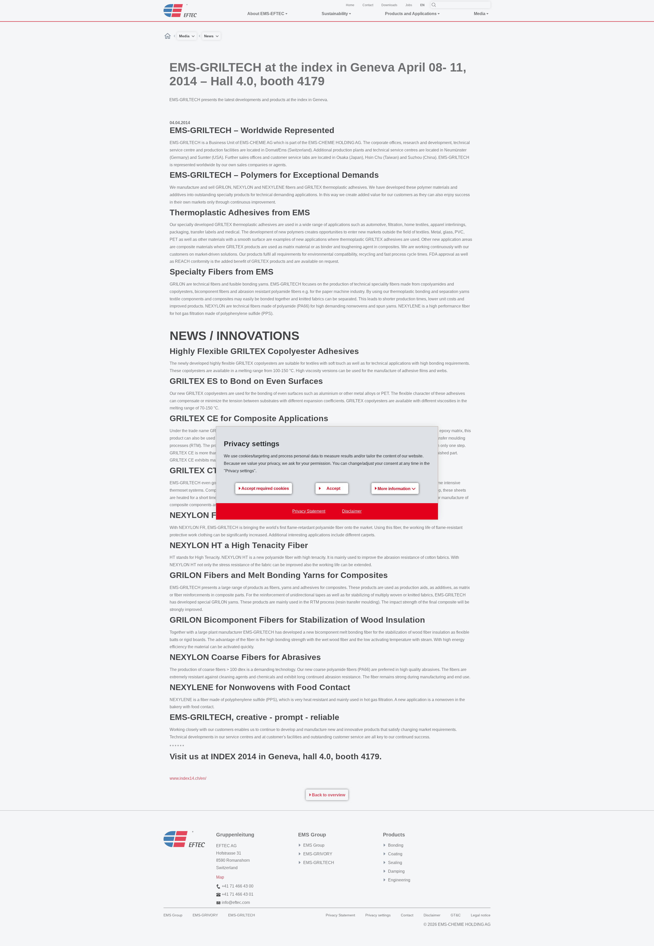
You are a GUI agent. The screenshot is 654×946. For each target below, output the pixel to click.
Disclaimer (351, 511)
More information (395, 489)
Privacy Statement (308, 511)
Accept (333, 488)
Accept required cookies (265, 488)
